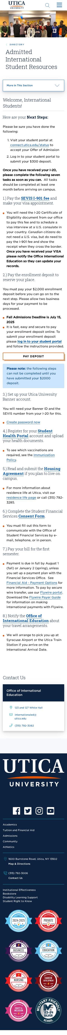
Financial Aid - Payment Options (32, 583)
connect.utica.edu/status (29, 145)
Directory (17, 44)
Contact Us (15, 878)
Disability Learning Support (20, 897)
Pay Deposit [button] (33, 356)
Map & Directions (19, 863)
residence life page (21, 497)
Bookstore (9, 893)
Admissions (10, 835)
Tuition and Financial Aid (18, 830)
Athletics (8, 847)
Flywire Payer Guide (45, 597)
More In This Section (26, 87)
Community (10, 841)
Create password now (23, 422)
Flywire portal (51, 592)
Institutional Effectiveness (19, 890)
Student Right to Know (17, 901)
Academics (10, 824)
